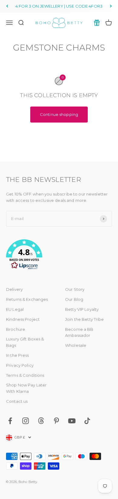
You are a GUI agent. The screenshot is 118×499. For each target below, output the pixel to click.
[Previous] (7, 6)
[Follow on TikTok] (87, 421)
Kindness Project (23, 319)
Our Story (74, 289)
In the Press (17, 355)
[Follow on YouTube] (72, 421)
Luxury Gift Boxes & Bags (25, 342)
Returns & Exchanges (27, 299)
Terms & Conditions (25, 375)
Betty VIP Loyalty (82, 309)
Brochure (15, 329)
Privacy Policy (20, 365)
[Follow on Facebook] (10, 421)
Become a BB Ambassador (79, 332)
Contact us (17, 401)
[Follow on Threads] (41, 421)
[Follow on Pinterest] (56, 421)
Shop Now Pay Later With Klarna (26, 388)
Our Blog (74, 299)
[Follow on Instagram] (25, 421)
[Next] (111, 6)
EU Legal (15, 309)
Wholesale (75, 345)
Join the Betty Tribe (84, 319)
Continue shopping (59, 114)
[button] (59, 255)
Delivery (14, 289)
